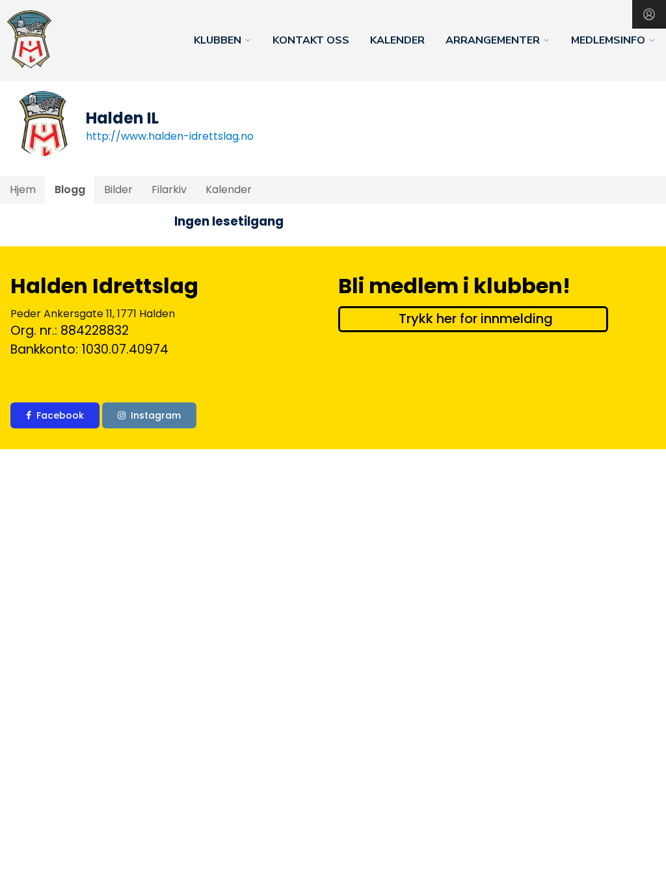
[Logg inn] (649, 14)
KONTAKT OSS (311, 40)
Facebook (60, 415)
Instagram (156, 415)
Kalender (229, 189)
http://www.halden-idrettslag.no (170, 136)
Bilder (118, 189)
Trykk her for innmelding (476, 318)
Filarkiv (169, 189)
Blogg (70, 189)
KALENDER (397, 40)
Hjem (23, 189)
